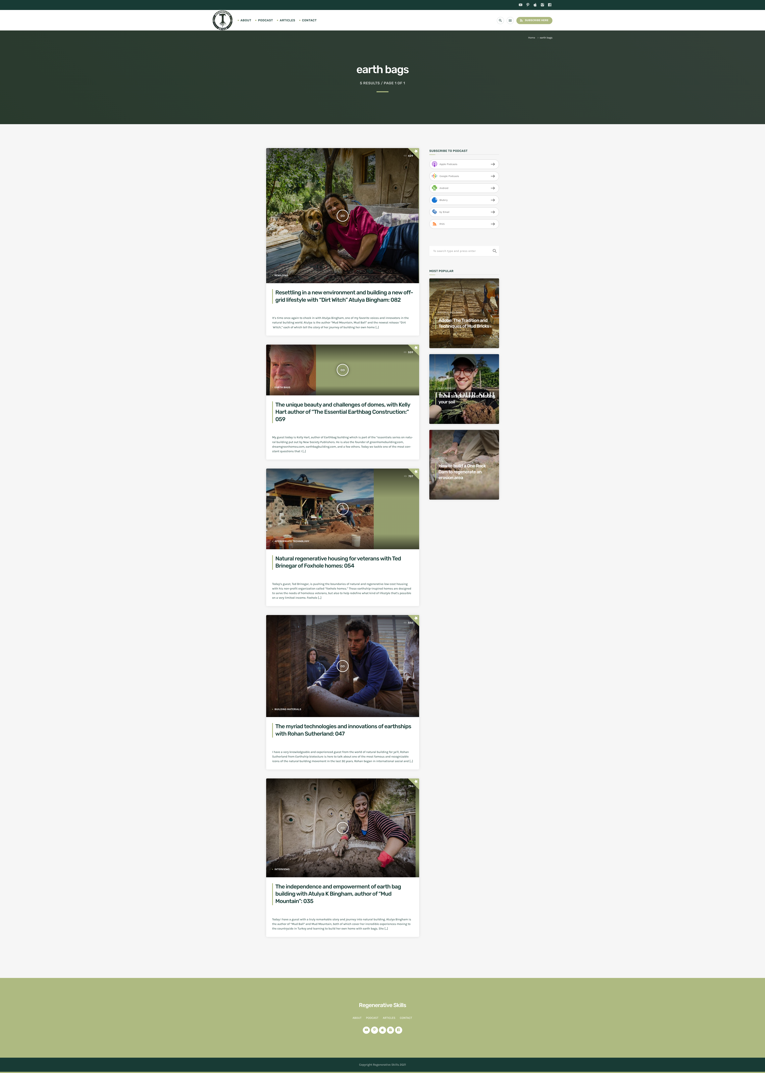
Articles (287, 20)
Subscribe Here (533, 20)
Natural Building (450, 312)
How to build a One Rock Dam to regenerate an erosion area (462, 471)
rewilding (281, 275)
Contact (309, 20)
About (245, 20)
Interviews (282, 869)
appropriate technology (292, 541)
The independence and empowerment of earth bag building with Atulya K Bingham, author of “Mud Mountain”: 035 (338, 894)
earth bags (282, 387)
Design (442, 458)
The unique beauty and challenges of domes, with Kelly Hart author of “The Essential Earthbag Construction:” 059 (342, 412)
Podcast (265, 20)
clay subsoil (447, 388)
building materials (288, 709)
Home (531, 37)
